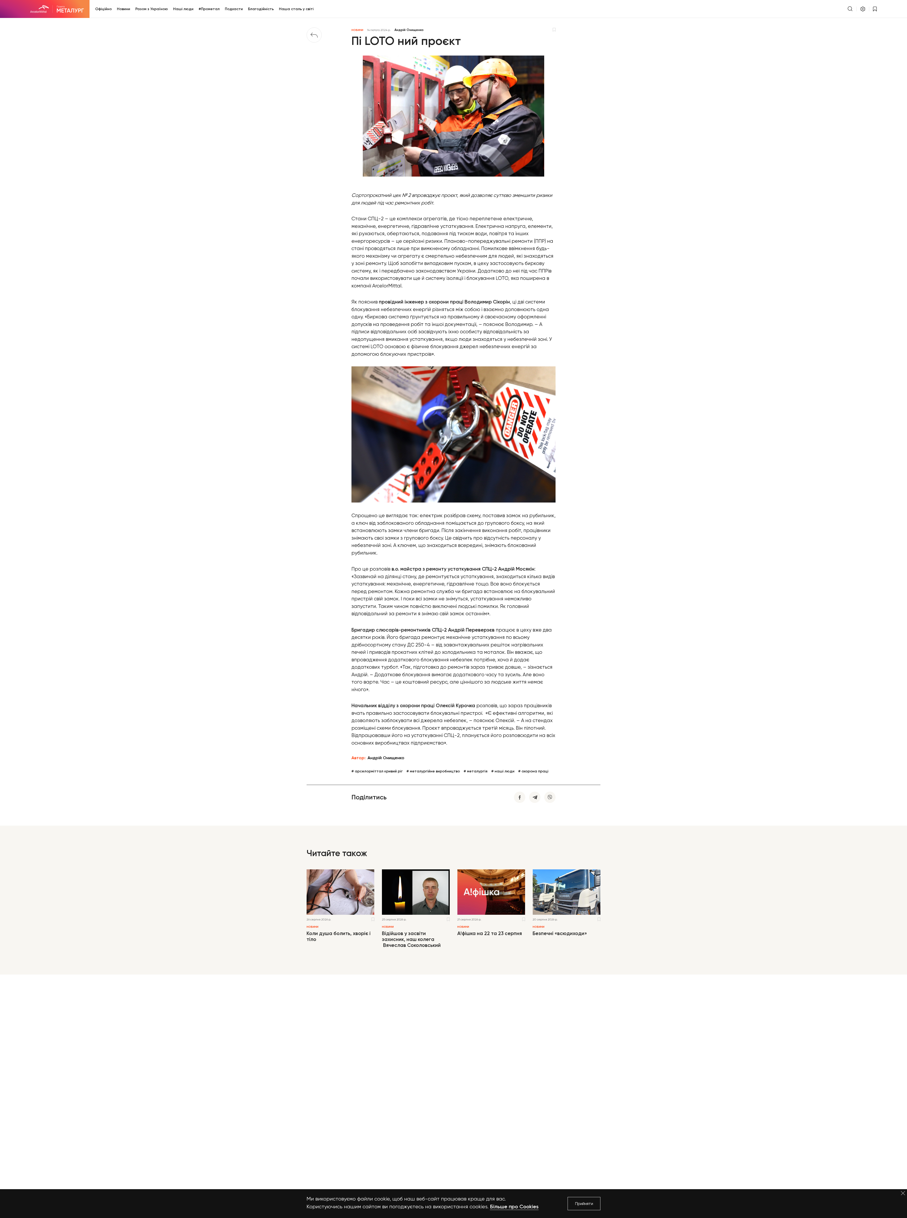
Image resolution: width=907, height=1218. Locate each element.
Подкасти (234, 9)
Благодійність (261, 9)
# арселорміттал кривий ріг (377, 771)
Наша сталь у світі (296, 9)
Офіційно (103, 9)
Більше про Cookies (514, 1206)
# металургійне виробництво (433, 771)
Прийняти (584, 1203)
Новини (123, 9)
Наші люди (183, 9)
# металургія (476, 771)
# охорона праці (533, 771)
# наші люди (502, 771)
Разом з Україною (151, 9)
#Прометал (209, 9)
